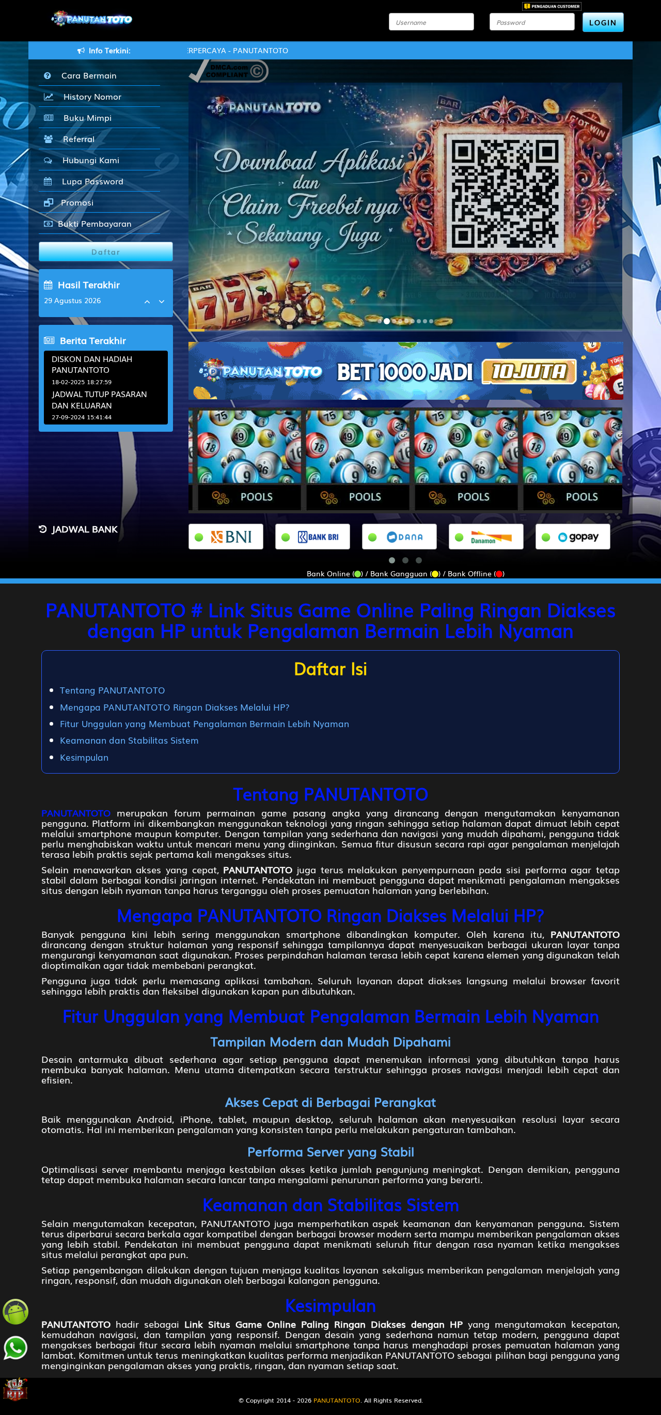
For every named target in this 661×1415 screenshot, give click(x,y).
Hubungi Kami (88, 159)
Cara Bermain (86, 75)
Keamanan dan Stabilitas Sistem (129, 739)
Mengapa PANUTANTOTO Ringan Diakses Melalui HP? (175, 706)
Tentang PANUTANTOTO (112, 689)
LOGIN (603, 22)
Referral (76, 138)
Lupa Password (90, 181)
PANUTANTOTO (76, 812)
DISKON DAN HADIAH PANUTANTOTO (92, 364)
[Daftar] (405, 370)
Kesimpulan (84, 756)
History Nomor (89, 96)
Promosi (75, 202)
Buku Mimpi (85, 117)
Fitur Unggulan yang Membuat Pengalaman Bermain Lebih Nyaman (204, 723)
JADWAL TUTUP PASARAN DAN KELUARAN (99, 399)
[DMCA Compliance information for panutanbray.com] (228, 70)
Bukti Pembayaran (95, 223)
